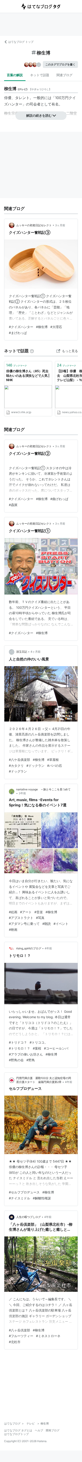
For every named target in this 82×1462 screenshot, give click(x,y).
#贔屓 (13, 505)
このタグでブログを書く (60, 64)
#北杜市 (14, 1342)
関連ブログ (64, 75)
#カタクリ (16, 765)
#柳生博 (42, 327)
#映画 (13, 930)
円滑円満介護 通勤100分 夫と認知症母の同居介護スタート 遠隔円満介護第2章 (43, 1080)
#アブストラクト (21, 918)
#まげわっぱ (18, 333)
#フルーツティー (21, 1336)
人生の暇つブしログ (28, 1217)
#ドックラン (35, 765)
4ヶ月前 (36, 651)
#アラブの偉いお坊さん (26, 1054)
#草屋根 (53, 760)
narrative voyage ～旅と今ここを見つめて (43, 789)
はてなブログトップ (16, 1434)
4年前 (48, 948)
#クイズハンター (21, 327)
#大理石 (56, 327)
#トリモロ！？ (19, 1048)
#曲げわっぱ (59, 499)
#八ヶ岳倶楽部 (19, 1330)
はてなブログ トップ (20, 41)
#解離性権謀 (42, 1198)
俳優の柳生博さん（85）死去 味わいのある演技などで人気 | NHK (27, 375)
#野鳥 (30, 1060)
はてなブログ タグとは (18, 1430)
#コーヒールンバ (56, 1048)
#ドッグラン (18, 771)
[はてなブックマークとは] (32, 350)
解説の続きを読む (39, 115)
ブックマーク (16, 365)
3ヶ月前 (60, 225)
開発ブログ (52, 1430)
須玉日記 (21, 651)
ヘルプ (39, 1430)
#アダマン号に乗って (24, 924)
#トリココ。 (39, 1042)
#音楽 (38, 912)
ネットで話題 (39, 75)
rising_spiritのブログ (28, 948)
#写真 (40, 918)
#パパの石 (54, 765)
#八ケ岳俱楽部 (19, 760)
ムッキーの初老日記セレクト (34, 225)
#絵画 (13, 912)
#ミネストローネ (48, 1336)
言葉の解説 (15, 75)
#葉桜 (37, 1048)
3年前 (22, 793)
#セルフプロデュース (24, 1192)
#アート (26, 912)
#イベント (61, 924)
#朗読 (46, 924)
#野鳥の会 (16, 1060)
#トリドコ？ (18, 1042)
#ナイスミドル (19, 1198)
